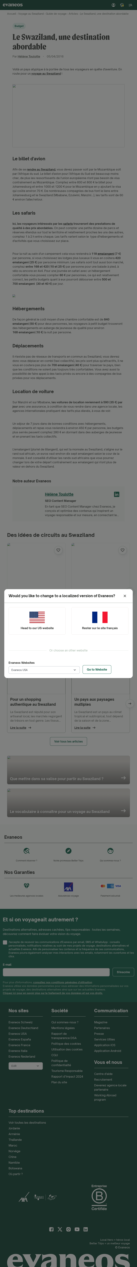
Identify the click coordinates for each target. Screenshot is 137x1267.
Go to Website (97, 669)
